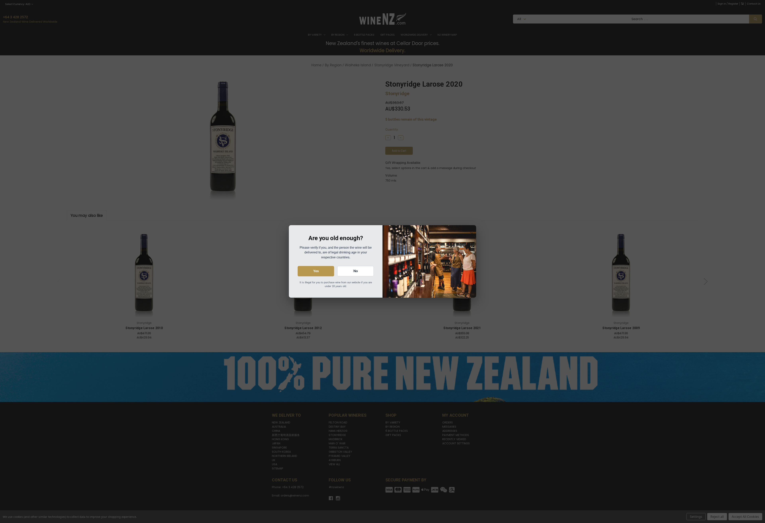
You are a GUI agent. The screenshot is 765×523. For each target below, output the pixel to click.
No (355, 271)
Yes (316, 271)
